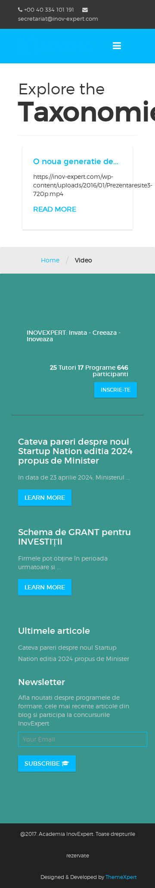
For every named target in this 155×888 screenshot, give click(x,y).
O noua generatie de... (75, 161)
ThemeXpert (121, 877)
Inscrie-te (115, 389)
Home (50, 260)
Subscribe (43, 763)
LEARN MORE (45, 498)
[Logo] (55, 45)
